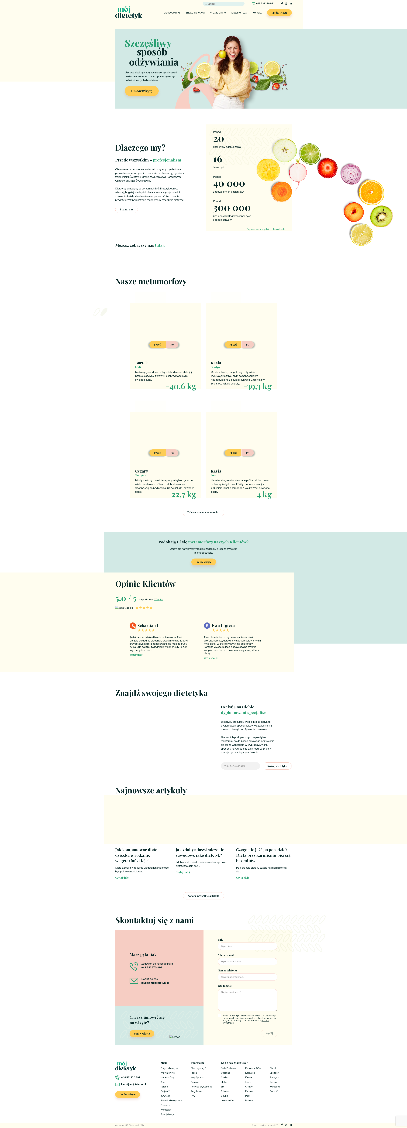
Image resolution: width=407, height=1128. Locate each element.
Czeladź (225, 1077)
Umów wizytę (279, 12)
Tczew (273, 1082)
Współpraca (197, 1077)
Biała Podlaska (228, 1068)
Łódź (248, 1082)
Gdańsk (225, 1091)
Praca (194, 1072)
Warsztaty (166, 1109)
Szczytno (274, 1077)
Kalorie (164, 1086)
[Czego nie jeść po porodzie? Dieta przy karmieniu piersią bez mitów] (264, 824)
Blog (163, 1082)
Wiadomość (225, 985)
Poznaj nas (126, 209)
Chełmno (225, 1072)
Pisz (247, 1095)
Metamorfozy (239, 12)
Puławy (249, 1100)
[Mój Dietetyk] (128, 12)
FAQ (193, 1095)
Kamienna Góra (253, 1068)
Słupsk (273, 1068)
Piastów (249, 1091)
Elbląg (224, 1082)
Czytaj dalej (122, 877)
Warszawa (275, 1086)
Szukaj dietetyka (277, 766)
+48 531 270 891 (265, 3)
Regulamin (196, 1091)
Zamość (274, 1091)
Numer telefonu (227, 970)
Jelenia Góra (227, 1100)
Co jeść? (165, 1091)
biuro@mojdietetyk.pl (133, 1084)
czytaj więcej (136, 657)
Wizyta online (218, 12)
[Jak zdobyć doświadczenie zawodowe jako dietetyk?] (203, 824)
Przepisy (165, 1105)
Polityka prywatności (201, 1086)
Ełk (222, 1086)
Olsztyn (249, 1086)
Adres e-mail (226, 955)
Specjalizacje (168, 1114)
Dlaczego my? (172, 12)
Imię (220, 939)
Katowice (250, 1072)
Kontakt (257, 12)
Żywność (165, 1095)
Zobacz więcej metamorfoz (203, 512)
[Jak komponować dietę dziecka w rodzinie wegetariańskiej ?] (143, 824)
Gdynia (224, 1095)
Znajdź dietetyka (195, 12)
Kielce (248, 1077)
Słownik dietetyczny (171, 1100)
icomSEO (274, 1125)
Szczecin (274, 1072)
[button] (273, 637)
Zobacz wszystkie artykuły (203, 896)
